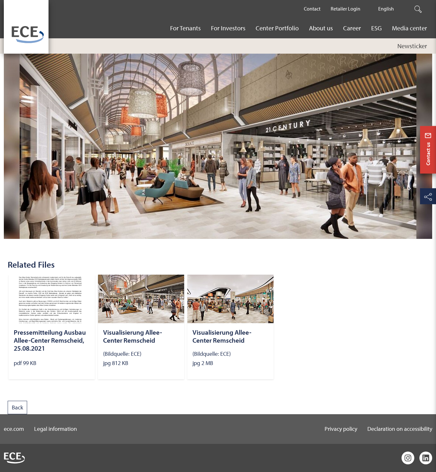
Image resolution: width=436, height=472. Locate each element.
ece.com (14, 428)
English (386, 8)
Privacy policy (341, 428)
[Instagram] (408, 458)
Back (17, 407)
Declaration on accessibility (399, 428)
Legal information (55, 428)
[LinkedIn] (425, 458)
